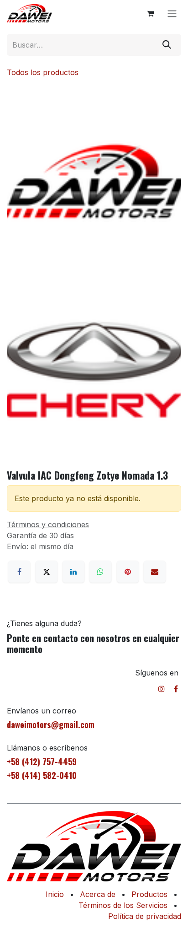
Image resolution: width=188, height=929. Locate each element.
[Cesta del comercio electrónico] (150, 13)
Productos (149, 894)
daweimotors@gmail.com (50, 724)
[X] (46, 572)
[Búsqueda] (166, 45)
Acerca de (97, 894)
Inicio (55, 894)
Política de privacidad (144, 916)
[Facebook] (19, 572)
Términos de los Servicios (122, 905)
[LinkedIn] (73, 572)
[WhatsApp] (100, 572)
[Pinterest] (128, 572)
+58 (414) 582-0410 (42, 775)
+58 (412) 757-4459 (42, 761)
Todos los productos (42, 72)
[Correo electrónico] (155, 572)
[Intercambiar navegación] (172, 13)
